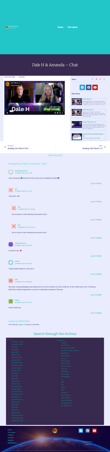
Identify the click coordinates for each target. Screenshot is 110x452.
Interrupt (64, 369)
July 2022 (15, 373)
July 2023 (15, 347)
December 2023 (17, 342)
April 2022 (15, 381)
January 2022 (16, 389)
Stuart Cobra (65, 395)
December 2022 (17, 363)
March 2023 (16, 355)
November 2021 (17, 394)
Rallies (63, 387)
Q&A (62, 382)
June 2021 (15, 405)
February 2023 (17, 357)
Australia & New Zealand (70, 350)
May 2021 (15, 407)
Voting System (66, 406)
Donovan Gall (66, 366)
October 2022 (16, 368)
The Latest (72, 27)
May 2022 (15, 378)
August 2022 (16, 371)
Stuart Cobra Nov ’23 (89, 122)
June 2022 (15, 376)
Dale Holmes (65, 361)
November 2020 (17, 418)
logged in (21, 324)
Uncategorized (66, 403)
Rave (62, 390)
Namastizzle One (87, 110)
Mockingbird (65, 377)
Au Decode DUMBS (68, 348)
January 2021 (16, 413)
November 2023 (17, 344)
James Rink (65, 374)
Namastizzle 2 (87, 99)
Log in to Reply (96, 183)
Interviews (64, 371)
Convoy (63, 358)
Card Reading (66, 356)
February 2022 (17, 386)
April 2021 (15, 410)
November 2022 (17, 365)
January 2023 (16, 360)
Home (60, 27)
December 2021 (17, 392)
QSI (62, 385)
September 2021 (17, 399)
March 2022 (16, 384)
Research (64, 392)
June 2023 (15, 349)
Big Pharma (65, 353)
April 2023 (15, 352)
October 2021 (16, 397)
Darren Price (65, 363)
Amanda (64, 343)
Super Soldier (66, 398)
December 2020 (17, 415)
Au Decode (65, 345)
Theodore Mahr (66, 400)
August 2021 (16, 402)
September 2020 (17, 420)
